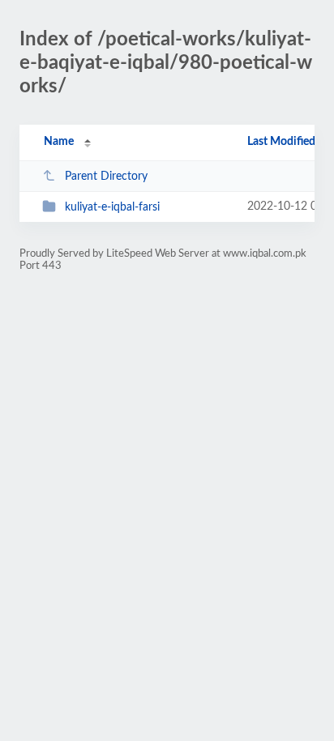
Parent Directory (106, 176)
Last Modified (281, 141)
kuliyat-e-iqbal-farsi (112, 207)
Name (59, 141)
